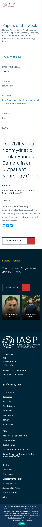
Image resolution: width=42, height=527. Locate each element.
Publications (8, 392)
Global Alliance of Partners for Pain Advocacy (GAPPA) (18, 455)
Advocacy (7, 411)
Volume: (6, 113)
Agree (21, 524)
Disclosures (7, 474)
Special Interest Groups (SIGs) (16, 450)
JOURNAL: (7, 81)
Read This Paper (14, 241)
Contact (6, 465)
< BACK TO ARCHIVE (12, 57)
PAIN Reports (8, 440)
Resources (7, 397)
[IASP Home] (9, 5)
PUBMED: (6, 95)
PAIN (4, 431)
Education (7, 402)
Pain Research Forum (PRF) (15, 436)
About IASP (7, 425)
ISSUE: (5, 128)
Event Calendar (9, 406)
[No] (39, 515)
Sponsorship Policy (11, 488)
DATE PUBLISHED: (11, 67)
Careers (6, 420)
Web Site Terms (9, 493)
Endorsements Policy (12, 479)
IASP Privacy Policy (15, 518)
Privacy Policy (9, 483)
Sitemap (6, 497)
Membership (8, 415)
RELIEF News (8, 445)
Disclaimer (7, 470)
